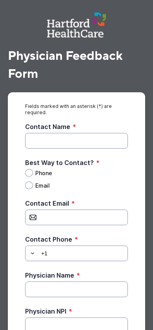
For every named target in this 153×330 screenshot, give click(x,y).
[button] (31, 253)
